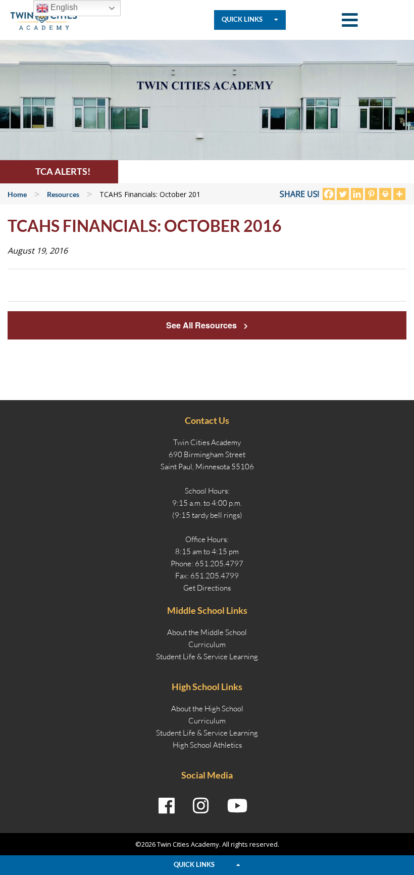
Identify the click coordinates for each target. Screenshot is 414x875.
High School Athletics (207, 745)
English (63, 7)
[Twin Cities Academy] (44, 19)
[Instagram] (201, 805)
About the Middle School (207, 632)
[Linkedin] (357, 194)
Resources (63, 194)
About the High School (207, 708)
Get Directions (207, 588)
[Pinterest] (371, 194)
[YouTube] (237, 805)
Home (17, 194)
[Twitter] (343, 194)
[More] (399, 194)
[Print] (385, 194)
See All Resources (202, 325)
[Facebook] (329, 194)
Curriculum (207, 644)
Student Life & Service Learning (207, 656)
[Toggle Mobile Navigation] (350, 20)
